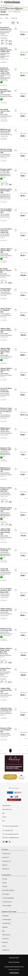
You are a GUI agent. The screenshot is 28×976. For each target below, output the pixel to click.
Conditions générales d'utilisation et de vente (14, 966)
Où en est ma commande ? (11, 826)
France (10, 11)
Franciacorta (5, 938)
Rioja (3, 931)
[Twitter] (10, 842)
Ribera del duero (6, 934)
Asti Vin (4, 946)
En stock (24, 93)
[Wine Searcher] (14, 777)
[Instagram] (4, 842)
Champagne (5, 915)
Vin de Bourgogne (6, 919)
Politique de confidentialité (14, 962)
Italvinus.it (4, 865)
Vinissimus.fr (5, 857)
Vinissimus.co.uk (6, 861)
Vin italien (4, 886)
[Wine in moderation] (14, 800)
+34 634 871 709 (9, 830)
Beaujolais (4, 927)
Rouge (6, 18)
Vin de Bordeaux (6, 923)
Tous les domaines (7, 901)
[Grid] (17, 23)
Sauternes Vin (5, 950)
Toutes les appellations (8, 898)
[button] (1, 11)
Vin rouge (4, 879)
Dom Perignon (5, 894)
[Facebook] (7, 842)
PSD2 (10, 792)
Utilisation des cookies (14, 957)
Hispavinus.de (5, 868)
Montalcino (5, 942)
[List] (13, 23)
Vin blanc (4, 882)
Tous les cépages (6, 905)
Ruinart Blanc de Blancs (8, 890)
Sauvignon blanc (14, 18)
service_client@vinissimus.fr (12, 837)
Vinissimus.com (6, 853)
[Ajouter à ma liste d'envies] (15, 90)
